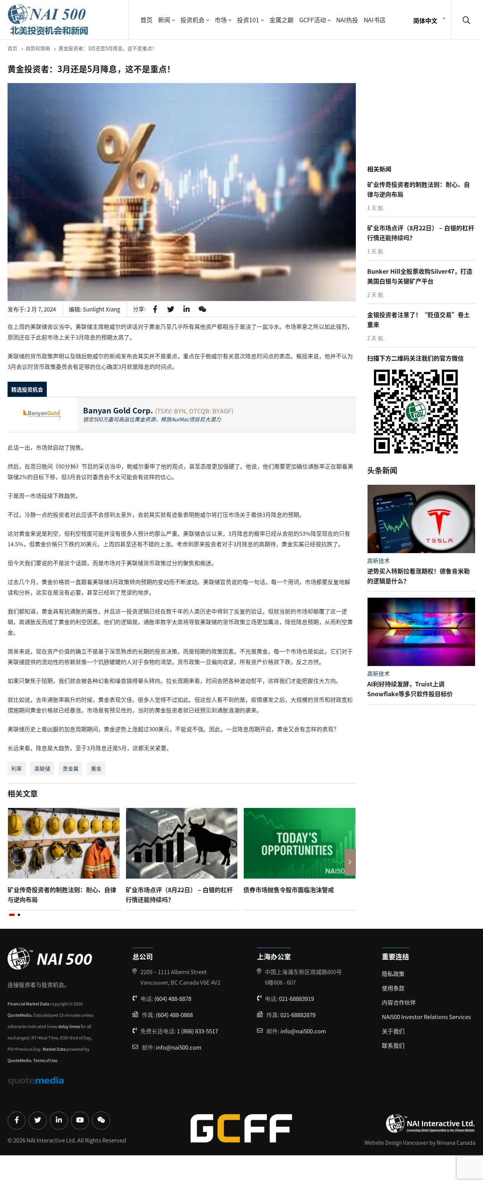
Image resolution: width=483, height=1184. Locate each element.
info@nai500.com (179, 1047)
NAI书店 (375, 19)
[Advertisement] (423, 113)
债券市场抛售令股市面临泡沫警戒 (288, 889)
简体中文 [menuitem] (425, 20)
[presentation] (13, 862)
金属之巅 (281, 19)
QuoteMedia (19, 1015)
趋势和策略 (38, 48)
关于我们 (393, 1031)
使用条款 (393, 988)
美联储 (42, 768)
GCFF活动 (312, 19)
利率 (16, 768)
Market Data (54, 1049)
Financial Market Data (28, 1004)
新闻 (164, 19)
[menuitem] (428, 20)
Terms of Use (45, 1060)
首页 (146, 19)
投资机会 (192, 19)
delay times (69, 1026)
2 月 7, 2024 (41, 309)
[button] (11, 915)
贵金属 (70, 768)
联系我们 (393, 1045)
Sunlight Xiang (101, 309)
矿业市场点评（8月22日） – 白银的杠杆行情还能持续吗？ (179, 894)
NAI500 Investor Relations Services (426, 1017)
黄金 (96, 768)
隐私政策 (393, 973)
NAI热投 (347, 19)
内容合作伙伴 (399, 1002)
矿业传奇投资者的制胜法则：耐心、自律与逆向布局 (62, 894)
